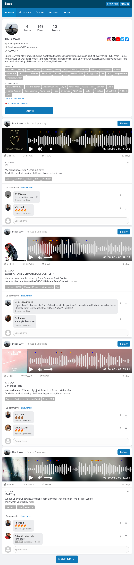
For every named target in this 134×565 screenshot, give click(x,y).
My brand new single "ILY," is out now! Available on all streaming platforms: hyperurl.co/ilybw (33, 171)
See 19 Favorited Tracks (18, 103)
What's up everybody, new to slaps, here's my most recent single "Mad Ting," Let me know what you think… (49, 500)
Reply (28, 200)
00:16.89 (19, 542)
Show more (27, 187)
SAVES (30, 155)
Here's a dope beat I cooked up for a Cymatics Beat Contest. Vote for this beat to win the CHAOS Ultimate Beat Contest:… (41, 280)
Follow (29, 111)
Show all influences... (15, 98)
